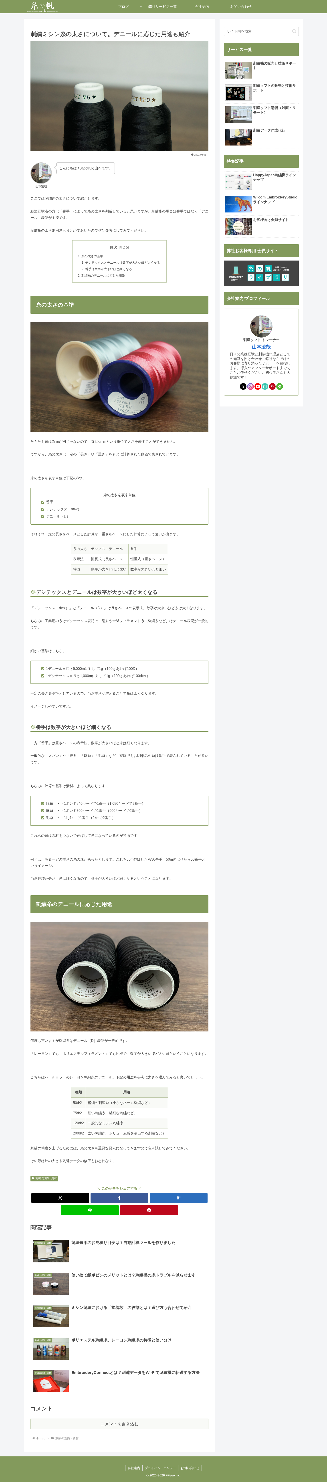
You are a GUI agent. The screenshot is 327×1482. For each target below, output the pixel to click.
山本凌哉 (261, 346)
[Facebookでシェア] (119, 1198)
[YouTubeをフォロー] (257, 386)
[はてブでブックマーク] (179, 1198)
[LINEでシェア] (90, 1210)
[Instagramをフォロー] (250, 386)
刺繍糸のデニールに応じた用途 (103, 275)
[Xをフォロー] (243, 386)
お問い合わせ (190, 1468)
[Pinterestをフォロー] (272, 386)
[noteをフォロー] (265, 386)
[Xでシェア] (60, 1198)
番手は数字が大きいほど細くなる (108, 269)
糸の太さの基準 (92, 256)
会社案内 (134, 1468)
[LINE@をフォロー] (279, 386)
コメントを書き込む (120, 1423)
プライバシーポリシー (160, 1468)
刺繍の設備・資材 (46, 1178)
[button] (294, 31)
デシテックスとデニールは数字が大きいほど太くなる (122, 262)
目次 (113, 247)
